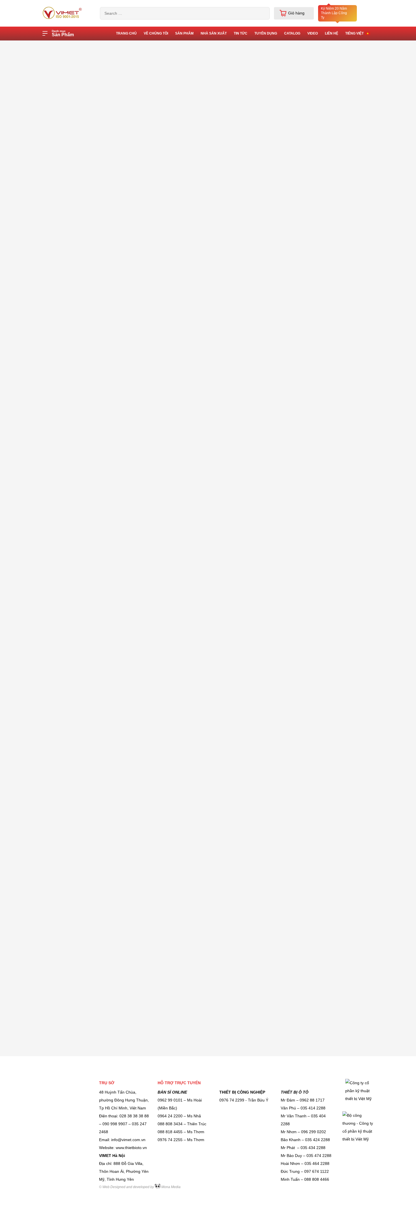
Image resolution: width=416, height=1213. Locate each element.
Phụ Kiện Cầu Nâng (65, 635)
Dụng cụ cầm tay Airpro (69, 292)
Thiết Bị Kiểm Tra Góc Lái (71, 500)
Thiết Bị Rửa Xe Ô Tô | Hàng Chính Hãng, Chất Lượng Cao (79, 618)
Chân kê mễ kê (61, 572)
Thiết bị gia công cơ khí (69, 306)
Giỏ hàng (296, 13)
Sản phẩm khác (62, 277)
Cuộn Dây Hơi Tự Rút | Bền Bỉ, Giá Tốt (79, 352)
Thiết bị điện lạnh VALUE (70, 200)
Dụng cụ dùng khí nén (68, 600)
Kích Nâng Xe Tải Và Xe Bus (73, 529)
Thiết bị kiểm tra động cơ (70, 437)
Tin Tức (240, 33)
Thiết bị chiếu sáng (65, 817)
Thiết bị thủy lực (62, 789)
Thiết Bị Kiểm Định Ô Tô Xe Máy (77, 369)
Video (312, 33)
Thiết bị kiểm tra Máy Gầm (72, 557)
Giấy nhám (107, 46)
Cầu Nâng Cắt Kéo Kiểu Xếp (73, 1004)
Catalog (292, 33)
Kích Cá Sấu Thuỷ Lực (68, 335)
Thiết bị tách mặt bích (67, 760)
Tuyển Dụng (265, 33)
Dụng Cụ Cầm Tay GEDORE (73, 186)
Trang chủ (80, 46)
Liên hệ (331, 33)
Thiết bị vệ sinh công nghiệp (73, 832)
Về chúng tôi (156, 33)
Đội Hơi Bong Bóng (65, 472)
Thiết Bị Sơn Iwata (64, 717)
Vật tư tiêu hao (61, 946)
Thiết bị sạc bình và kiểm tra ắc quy (80, 669)
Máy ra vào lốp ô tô (65, 889)
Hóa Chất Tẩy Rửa (65, 746)
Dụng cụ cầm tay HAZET (70, 975)
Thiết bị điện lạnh (63, 989)
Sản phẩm (184, 33)
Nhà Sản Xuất (214, 33)
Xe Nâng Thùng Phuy (67, 961)
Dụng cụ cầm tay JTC (67, 249)
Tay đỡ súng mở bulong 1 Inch (75, 846)
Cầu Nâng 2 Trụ (62, 732)
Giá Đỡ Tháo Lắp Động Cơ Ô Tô (77, 514)
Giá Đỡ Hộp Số (61, 383)
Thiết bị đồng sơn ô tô (67, 263)
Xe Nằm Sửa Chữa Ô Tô (70, 903)
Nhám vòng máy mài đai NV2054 (165, 340)
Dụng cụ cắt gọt (62, 543)
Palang (54, 234)
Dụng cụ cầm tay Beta (68, 486)
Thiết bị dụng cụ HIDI (67, 932)
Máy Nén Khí (59, 774)
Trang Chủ (126, 33)
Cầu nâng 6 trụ (61, 860)
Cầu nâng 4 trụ (61, 803)
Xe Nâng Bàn (60, 172)
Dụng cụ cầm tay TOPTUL (71, 918)
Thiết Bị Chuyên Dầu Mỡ (70, 875)
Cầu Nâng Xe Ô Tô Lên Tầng (74, 320)
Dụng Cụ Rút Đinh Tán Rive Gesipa (80, 703)
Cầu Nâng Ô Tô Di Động (70, 586)
